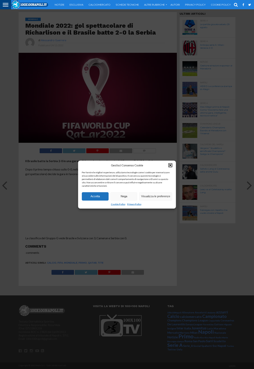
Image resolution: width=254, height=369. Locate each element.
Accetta (95, 196)
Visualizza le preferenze (155, 196)
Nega (124, 196)
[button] (170, 165)
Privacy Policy (134, 204)
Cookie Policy (118, 204)
